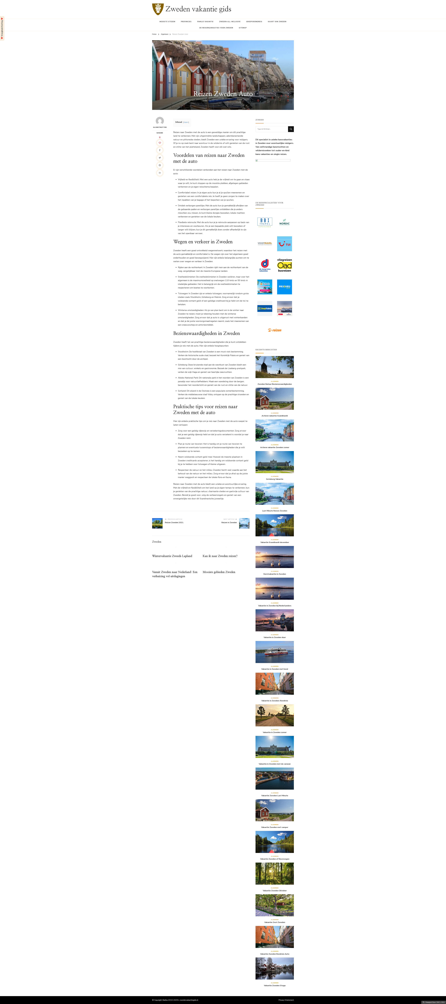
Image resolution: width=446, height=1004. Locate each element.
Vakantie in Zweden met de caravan (275, 764)
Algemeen (223, 86)
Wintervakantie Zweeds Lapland (172, 556)
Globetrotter (160, 127)
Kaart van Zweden (277, 22)
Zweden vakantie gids (198, 9)
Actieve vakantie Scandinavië (275, 416)
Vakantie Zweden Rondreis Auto (274, 954)
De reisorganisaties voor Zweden (216, 28)
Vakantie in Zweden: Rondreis (274, 701)
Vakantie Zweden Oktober (275, 890)
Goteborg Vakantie (274, 479)
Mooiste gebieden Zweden (219, 572)
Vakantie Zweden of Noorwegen (274, 859)
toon (186, 122)
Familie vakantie (205, 22)
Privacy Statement (286, 1000)
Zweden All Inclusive (230, 22)
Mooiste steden (167, 22)
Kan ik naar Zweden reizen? (220, 556)
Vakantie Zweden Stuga (274, 985)
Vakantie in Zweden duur (275, 637)
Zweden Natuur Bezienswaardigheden (275, 384)
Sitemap (243, 28)
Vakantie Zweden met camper (274, 827)
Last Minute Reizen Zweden (274, 511)
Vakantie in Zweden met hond (274, 669)
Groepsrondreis (254, 22)
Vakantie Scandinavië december (275, 542)
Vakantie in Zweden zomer (275, 732)
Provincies (186, 22)
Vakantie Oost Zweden (274, 922)
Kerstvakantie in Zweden (275, 574)
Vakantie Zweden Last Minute (274, 795)
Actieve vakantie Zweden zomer (274, 447)
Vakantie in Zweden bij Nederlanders (274, 606)
